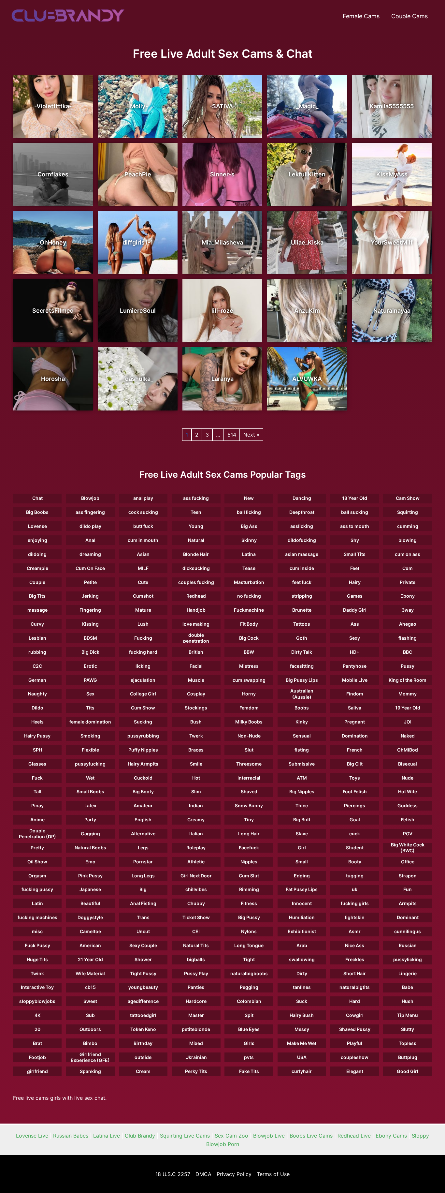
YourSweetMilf (392, 242)
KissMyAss (392, 174)
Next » (251, 434)
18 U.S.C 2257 (172, 1174)
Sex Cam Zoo (231, 1135)
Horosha (53, 378)
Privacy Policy (234, 1174)
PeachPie (137, 174)
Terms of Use (273, 1174)
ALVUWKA (307, 378)
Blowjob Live (269, 1135)
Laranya (222, 378)
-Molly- (137, 106)
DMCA (203, 1174)
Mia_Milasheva (222, 242)
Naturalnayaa (391, 310)
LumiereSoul (138, 310)
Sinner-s (222, 174)
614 (231, 434)
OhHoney (53, 242)
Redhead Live (354, 1135)
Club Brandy (140, 1135)
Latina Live (106, 1135)
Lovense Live (32, 1135)
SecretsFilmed (53, 310)
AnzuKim (307, 310)
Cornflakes (52, 174)
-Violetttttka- (53, 106)
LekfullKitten (307, 174)
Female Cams (361, 16)
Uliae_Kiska (307, 242)
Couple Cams (409, 16)
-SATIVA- (222, 106)
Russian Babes (70, 1135)
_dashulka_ (137, 378)
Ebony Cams (391, 1135)
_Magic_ (307, 106)
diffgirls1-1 (137, 242)
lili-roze (222, 310)
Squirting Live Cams (185, 1135)
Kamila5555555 (392, 106)
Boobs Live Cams (311, 1135)
